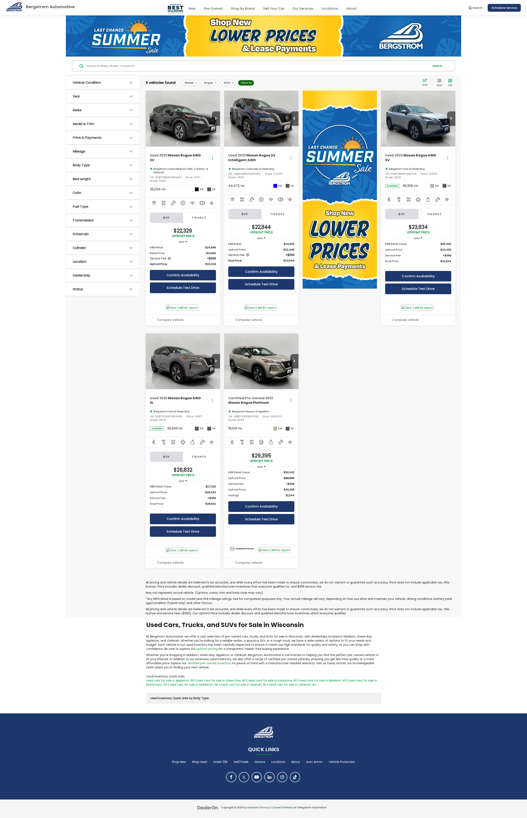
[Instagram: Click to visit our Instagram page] (282, 777)
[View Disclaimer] (212, 203)
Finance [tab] (199, 218)
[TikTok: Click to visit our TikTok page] (295, 777)
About (295, 762)
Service (260, 762)
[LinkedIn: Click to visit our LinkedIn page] (269, 777)
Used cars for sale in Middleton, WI (193, 685)
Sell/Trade (241, 762)
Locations (330, 8)
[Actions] (212, 157)
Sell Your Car (273, 8)
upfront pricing (207, 649)
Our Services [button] (303, 8)
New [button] (192, 8)
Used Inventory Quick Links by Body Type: (179, 698)
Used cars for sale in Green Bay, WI (221, 680)
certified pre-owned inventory (209, 663)
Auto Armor (314, 762)
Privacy (264, 807)
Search (437, 66)
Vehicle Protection (342, 762)
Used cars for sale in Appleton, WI (170, 680)
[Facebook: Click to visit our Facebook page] (231, 777)
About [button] (351, 8)
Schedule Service (504, 8)
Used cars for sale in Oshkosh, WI (292, 685)
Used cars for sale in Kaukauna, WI (272, 680)
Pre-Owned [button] (213, 8)
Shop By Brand (243, 8)
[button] (216, 118)
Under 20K (220, 762)
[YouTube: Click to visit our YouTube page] (257, 777)
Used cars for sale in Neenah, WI (243, 685)
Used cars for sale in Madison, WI (322, 680)
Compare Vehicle (170, 320)
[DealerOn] (207, 807)
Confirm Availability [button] (183, 275)
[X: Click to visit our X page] (244, 777)
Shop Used (199, 762)
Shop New (179, 762)
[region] (183, 255)
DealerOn (253, 807)
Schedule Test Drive (183, 287)
